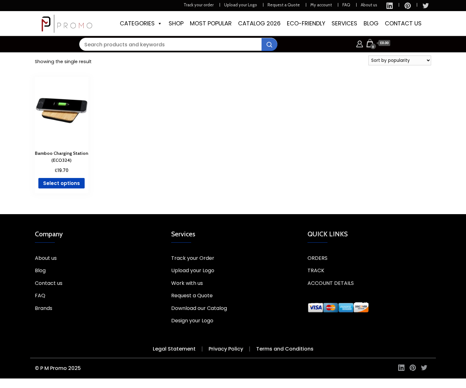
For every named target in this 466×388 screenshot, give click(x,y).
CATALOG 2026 (259, 23)
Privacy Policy (226, 348)
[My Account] (359, 43)
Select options (61, 183)
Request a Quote (284, 4)
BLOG (371, 23)
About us (369, 4)
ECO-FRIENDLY (306, 23)
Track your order (199, 4)
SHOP (176, 23)
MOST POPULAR (211, 23)
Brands (43, 308)
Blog (40, 270)
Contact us (48, 283)
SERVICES (344, 23)
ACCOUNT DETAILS (330, 283)
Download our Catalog (199, 308)
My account (321, 4)
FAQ (346, 4)
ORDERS (317, 258)
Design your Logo (192, 320)
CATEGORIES (137, 23)
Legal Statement (174, 348)
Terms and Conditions (285, 348)
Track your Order (192, 258)
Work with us (187, 283)
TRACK (315, 270)
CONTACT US (403, 23)
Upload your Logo (240, 4)
